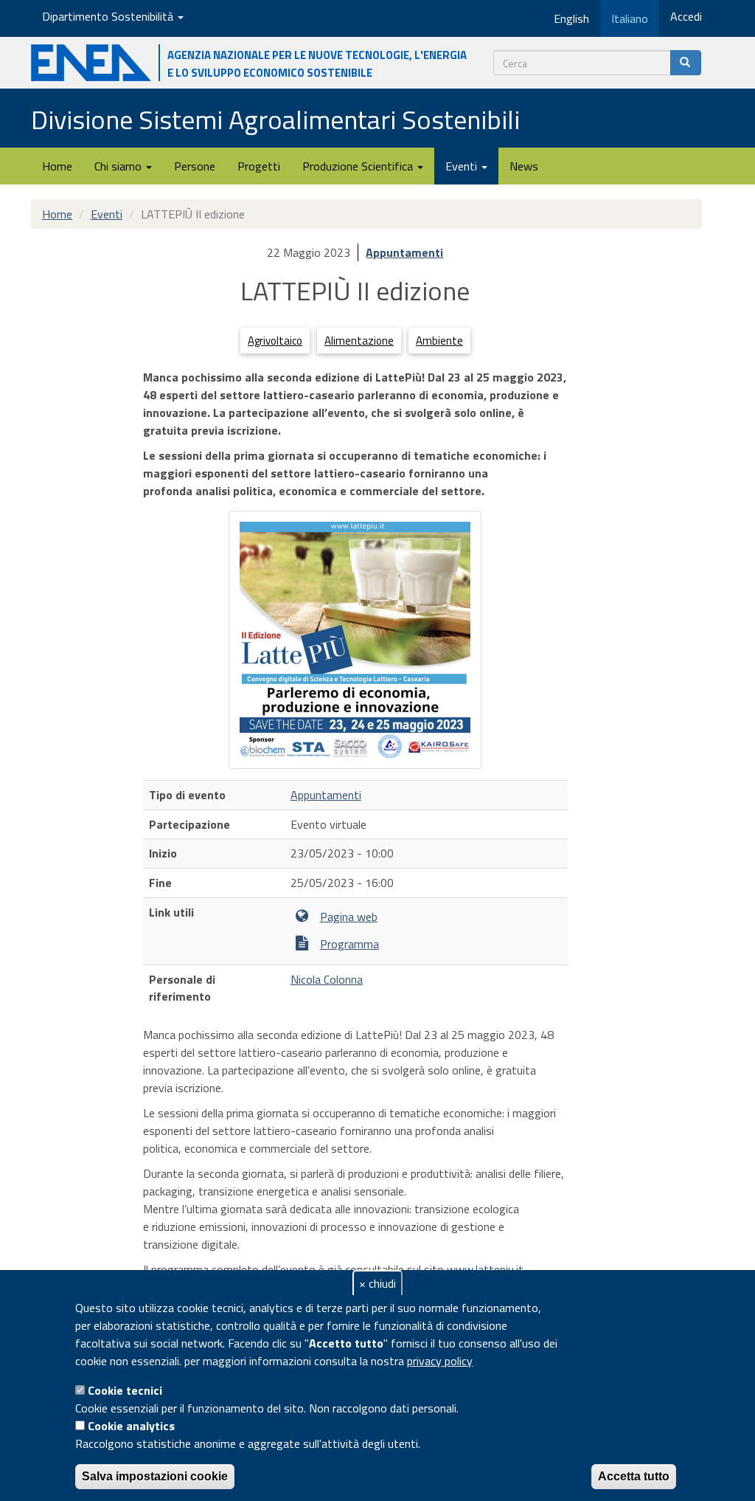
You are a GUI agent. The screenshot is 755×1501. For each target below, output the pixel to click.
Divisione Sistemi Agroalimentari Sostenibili (275, 119)
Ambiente (439, 340)
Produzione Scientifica (359, 166)
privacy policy (440, 1361)
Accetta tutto (633, 1476)
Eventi (462, 166)
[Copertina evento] (355, 639)
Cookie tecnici (125, 1390)
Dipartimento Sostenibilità (109, 16)
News (523, 166)
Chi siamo (119, 166)
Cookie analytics (131, 1426)
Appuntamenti (404, 252)
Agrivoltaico (275, 340)
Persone (194, 166)
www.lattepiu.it (485, 1269)
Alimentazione (359, 340)
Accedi (686, 16)
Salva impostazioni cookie (155, 1476)
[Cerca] (685, 62)
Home (57, 166)
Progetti (258, 166)
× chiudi (377, 1283)
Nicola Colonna (326, 979)
